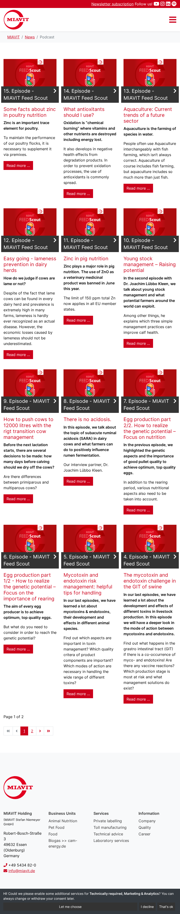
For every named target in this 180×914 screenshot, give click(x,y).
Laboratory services (111, 840)
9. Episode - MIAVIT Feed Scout (27, 404)
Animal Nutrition (63, 821)
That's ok (166, 907)
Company (147, 821)
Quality (145, 827)
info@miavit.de (21, 870)
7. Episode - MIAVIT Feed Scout (146, 404)
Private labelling (108, 821)
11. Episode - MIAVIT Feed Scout (86, 243)
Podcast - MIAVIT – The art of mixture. (16, 19)
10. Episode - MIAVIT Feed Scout (146, 243)
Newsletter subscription (112, 4)
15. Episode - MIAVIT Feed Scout (26, 94)
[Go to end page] (48, 731)
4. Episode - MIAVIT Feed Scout (147, 560)
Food (53, 834)
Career (144, 834)
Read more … (18, 165)
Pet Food (56, 827)
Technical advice (108, 834)
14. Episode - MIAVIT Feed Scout (86, 94)
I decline (147, 907)
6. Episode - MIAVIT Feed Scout (27, 560)
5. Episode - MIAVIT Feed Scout (87, 560)
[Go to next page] (40, 731)
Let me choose (70, 907)
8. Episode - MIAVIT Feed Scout (87, 404)
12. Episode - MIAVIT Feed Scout (26, 243)
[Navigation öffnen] (172, 20)
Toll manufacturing (110, 827)
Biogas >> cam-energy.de (63, 843)
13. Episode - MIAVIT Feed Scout (146, 94)
